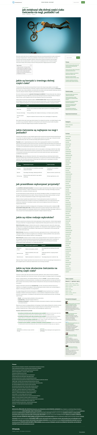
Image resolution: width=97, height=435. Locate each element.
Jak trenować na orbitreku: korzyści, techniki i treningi (25, 330)
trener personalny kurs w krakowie (68, 418)
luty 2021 (67, 222)
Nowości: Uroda (68, 291)
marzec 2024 (68, 181)
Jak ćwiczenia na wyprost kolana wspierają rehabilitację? (72, 102)
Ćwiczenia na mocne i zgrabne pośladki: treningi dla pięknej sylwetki (25, 370)
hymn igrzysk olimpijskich (68, 411)
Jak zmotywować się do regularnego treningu (71, 314)
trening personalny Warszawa (31, 422)
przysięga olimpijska (61, 414)
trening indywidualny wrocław (54, 420)
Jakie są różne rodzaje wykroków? (24, 71)
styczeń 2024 (68, 185)
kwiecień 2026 (68, 144)
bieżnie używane (55, 409)
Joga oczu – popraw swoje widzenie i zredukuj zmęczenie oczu (24, 392)
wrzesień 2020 (68, 232)
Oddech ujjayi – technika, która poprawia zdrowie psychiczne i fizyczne (25, 381)
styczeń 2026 (68, 149)
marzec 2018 (68, 264)
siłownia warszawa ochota (31, 416)
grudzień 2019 (68, 249)
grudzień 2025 (68, 151)
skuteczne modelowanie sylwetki (61, 416)
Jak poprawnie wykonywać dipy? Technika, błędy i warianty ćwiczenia (25, 386)
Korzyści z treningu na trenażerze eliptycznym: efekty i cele (72, 74)
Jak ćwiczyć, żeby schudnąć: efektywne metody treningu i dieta (72, 77)
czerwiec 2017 (68, 269)
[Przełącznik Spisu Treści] (30, 65)
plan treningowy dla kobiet (38, 414)
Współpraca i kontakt (21, 73)
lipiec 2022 (68, 194)
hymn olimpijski (76, 410)
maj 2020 (67, 239)
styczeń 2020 (68, 247)
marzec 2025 (68, 168)
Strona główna (82, 432)
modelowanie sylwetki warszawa (26, 412)
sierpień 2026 (68, 136)
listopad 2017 (68, 268)
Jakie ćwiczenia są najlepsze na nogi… (24, 68)
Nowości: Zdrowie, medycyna (71, 292)
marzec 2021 (68, 221)
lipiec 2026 (68, 138)
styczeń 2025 (68, 172)
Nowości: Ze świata (69, 294)
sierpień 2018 (68, 254)
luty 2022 (67, 200)
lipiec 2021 (68, 213)
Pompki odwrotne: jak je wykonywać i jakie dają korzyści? (23, 376)
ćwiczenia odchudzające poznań (25, 424)
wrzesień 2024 (68, 175)
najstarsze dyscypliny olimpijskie (43, 412)
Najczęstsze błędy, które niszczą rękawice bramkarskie (72, 95)
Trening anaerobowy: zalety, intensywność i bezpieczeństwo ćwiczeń (72, 98)
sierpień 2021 (68, 211)
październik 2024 (69, 174)
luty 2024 (67, 183)
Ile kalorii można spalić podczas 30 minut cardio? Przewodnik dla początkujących (72, 66)
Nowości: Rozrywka (69, 289)
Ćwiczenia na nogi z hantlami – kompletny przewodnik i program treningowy (34, 322)
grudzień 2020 (68, 226)
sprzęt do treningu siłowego (74, 416)
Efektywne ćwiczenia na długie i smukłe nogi (27, 319)
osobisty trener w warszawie (71, 412)
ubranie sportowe (45, 422)
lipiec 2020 (68, 236)
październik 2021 (69, 207)
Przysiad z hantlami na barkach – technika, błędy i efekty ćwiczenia (72, 81)
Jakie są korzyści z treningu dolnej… (24, 67)
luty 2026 (67, 147)
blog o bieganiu (63, 409)
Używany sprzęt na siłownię (58, 422)
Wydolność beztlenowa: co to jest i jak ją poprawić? (72, 323)
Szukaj (83, 2)
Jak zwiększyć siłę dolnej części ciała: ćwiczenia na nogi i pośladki (32, 313)
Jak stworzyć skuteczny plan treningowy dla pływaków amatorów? (71, 105)
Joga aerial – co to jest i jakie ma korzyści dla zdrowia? (22, 403)
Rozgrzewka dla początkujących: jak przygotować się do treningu (50, 330)
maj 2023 (67, 189)
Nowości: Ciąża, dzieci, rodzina (72, 283)
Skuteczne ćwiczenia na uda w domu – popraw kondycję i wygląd (24, 402)
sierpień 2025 (68, 159)
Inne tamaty (51, 2)
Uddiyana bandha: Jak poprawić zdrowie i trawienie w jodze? (73, 304)
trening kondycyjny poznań (68, 420)
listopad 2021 (68, 206)
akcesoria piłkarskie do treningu (22, 409)
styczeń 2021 (68, 224)
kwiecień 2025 (68, 166)
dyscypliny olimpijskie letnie (57, 410)
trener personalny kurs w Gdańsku (48, 418)
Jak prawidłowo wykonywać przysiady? (25, 69)
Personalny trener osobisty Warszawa (21, 414)
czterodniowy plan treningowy (32, 411)
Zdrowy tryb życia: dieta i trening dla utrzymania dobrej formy (72, 70)
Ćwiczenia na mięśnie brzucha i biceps (19, 373)
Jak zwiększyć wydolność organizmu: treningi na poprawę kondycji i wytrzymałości (28, 398)
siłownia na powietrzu (71, 414)
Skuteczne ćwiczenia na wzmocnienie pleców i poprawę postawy (72, 348)
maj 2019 (67, 253)
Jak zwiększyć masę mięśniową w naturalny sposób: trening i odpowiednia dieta (27, 382)
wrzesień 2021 (68, 209)
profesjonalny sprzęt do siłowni (51, 414)
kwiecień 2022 (68, 196)
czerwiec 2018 (68, 258)
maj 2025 (67, 164)
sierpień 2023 (68, 187)
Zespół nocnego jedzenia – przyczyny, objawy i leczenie (22, 371)
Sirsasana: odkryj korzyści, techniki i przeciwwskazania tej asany (24, 378)
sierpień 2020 (68, 234)
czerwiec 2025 (68, 162)
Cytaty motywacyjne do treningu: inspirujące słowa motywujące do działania (26, 368)
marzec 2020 (68, 243)
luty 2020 (67, 245)
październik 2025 (69, 155)
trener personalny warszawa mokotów (37, 420)
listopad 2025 (68, 153)
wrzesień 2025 (68, 157)
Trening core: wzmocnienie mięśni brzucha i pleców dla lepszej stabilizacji (26, 395)
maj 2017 (67, 271)
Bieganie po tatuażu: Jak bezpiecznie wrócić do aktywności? (23, 374)
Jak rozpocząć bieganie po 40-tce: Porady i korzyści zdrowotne (24, 384)
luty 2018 (67, 266)
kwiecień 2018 (68, 262)
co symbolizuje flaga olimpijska (74, 409)
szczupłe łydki (34, 418)
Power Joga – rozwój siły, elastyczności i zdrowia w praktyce (23, 389)
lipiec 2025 (68, 160)
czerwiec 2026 (68, 140)
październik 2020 (69, 230)
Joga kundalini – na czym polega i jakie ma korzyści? (22, 394)
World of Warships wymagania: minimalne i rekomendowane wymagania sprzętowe (28, 366)
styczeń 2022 (68, 202)
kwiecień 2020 (68, 241)
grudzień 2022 (68, 192)
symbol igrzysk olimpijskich (23, 418)
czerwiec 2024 (68, 177)
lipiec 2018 (68, 256)
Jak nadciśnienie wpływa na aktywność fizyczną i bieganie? (71, 109)
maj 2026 (67, 142)
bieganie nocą (36, 409)
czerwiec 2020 (68, 237)
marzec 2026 (68, 145)
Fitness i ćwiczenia (44, 2)
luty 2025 (67, 170)
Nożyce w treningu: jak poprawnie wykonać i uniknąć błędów (71, 335)
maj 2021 (67, 217)
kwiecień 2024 (68, 179)
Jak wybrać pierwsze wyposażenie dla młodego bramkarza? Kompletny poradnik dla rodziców (30, 379)
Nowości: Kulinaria (69, 286)
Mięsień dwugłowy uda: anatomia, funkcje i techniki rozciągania (24, 390)
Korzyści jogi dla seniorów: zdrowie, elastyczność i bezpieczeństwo (25, 387)
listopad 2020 (68, 228)
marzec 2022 (68, 198)
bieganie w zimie (45, 409)
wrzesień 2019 (68, 251)
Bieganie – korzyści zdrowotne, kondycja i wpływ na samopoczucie (24, 397)
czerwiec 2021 (68, 215)
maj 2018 (67, 260)
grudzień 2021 (68, 204)
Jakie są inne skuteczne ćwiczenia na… (24, 72)
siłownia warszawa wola (47, 416)
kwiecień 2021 (68, 219)
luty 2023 (67, 190)
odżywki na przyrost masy (57, 412)
